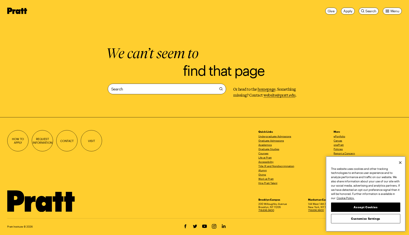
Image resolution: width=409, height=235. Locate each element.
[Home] (41, 201)
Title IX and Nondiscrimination (276, 166)
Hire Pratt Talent (267, 183)
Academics (265, 144)
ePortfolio (339, 136)
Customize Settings (365, 218)
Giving (262, 174)
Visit (91, 141)
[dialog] (167, 91)
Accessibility (266, 161)
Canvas (338, 140)
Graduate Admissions (271, 140)
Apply (347, 11)
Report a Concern (344, 153)
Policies (338, 149)
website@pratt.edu (279, 95)
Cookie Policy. (345, 198)
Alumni (262, 170)
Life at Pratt (265, 157)
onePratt (339, 144)
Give (331, 11)
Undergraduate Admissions (274, 136)
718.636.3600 (266, 210)
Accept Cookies (365, 207)
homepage (266, 89)
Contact (67, 141)
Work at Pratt (266, 178)
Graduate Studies (268, 149)
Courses (263, 153)
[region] (366, 194)
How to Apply (18, 140)
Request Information (42, 140)
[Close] (400, 162)
